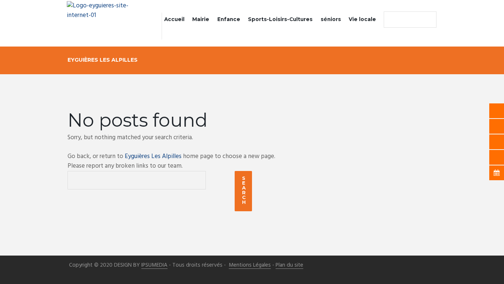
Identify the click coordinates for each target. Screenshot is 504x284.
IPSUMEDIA (154, 265)
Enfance (228, 19)
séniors (331, 19)
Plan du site (289, 265)
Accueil (174, 19)
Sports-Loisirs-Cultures (280, 19)
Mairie (200, 19)
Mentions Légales (250, 265)
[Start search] (391, 20)
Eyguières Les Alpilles (153, 156)
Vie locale (362, 19)
